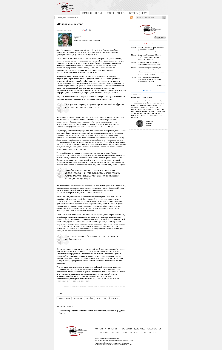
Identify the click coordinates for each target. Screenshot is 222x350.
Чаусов (76, 38)
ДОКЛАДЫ (121, 13)
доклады (139, 328)
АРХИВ (144, 13)
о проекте (101, 332)
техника (78, 298)
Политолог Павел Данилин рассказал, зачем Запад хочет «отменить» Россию (149, 79)
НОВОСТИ (110, 13)
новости (126, 328)
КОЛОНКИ (87, 13)
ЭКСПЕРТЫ (133, 13)
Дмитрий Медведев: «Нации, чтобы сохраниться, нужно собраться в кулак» (149, 57)
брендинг (114, 298)
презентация (64, 298)
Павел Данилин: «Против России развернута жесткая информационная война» (151, 50)
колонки (100, 328)
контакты (122, 332)
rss (112, 332)
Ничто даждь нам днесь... (142, 97)
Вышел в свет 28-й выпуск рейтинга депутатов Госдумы (149, 63)
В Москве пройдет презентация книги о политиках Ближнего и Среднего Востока (92, 311)
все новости (160, 85)
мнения (113, 328)
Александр (78, 36)
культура (101, 298)
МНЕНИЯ (98, 13)
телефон (89, 298)
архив (153, 332)
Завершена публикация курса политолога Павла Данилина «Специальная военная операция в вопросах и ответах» (151, 71)
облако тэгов (138, 332)
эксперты (154, 328)
